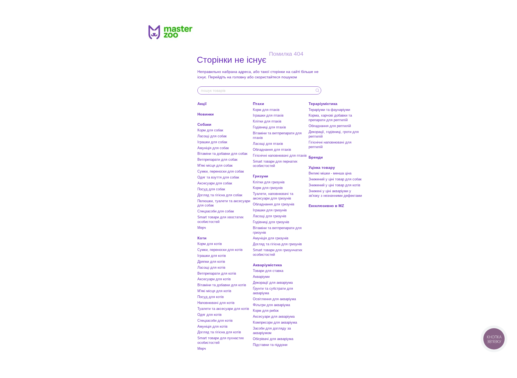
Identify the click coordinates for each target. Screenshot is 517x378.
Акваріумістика (267, 265)
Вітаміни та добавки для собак (222, 154)
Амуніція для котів (212, 326)
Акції (202, 104)
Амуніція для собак (213, 148)
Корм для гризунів (268, 188)
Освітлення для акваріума (274, 299)
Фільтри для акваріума (271, 305)
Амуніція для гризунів (270, 238)
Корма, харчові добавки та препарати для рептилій (330, 117)
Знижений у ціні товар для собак (335, 179)
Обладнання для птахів (272, 150)
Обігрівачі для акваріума (273, 339)
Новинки (205, 114)
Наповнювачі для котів (216, 303)
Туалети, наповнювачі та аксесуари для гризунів (273, 196)
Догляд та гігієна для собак (219, 195)
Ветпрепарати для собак (217, 160)
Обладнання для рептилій (330, 126)
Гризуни (260, 176)
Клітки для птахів (267, 121)
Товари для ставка (268, 271)
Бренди (316, 157)
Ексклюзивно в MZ (326, 206)
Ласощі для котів (211, 267)
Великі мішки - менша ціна (330, 173)
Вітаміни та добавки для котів (221, 285)
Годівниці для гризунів (271, 222)
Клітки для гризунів (269, 182)
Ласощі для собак (212, 136)
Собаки (204, 124)
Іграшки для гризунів (270, 210)
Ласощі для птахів (268, 144)
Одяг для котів (209, 315)
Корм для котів (209, 244)
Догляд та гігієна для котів (219, 332)
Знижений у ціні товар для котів (334, 185)
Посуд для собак (211, 189)
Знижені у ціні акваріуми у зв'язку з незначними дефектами (335, 193)
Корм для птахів (266, 110)
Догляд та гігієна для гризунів (277, 244)
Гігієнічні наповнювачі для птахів (280, 155)
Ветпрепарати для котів (216, 273)
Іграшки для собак (212, 142)
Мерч (201, 228)
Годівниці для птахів (269, 127)
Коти (202, 238)
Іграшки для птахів (268, 115)
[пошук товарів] (317, 90)
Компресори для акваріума (275, 322)
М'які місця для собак (215, 165)
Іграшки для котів (211, 256)
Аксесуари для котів (214, 279)
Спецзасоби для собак (215, 211)
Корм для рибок (266, 311)
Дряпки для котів (211, 262)
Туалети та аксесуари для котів (223, 309)
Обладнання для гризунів (273, 204)
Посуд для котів (210, 297)
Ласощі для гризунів (269, 216)
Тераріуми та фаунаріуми (329, 110)
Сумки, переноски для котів (220, 250)
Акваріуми (261, 277)
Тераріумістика (323, 104)
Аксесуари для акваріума (274, 316)
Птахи (258, 104)
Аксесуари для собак (214, 183)
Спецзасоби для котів (215, 320)
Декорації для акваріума (273, 283)
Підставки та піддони (270, 345)
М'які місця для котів (214, 291)
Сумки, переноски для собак (220, 171)
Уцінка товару (322, 167)
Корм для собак (210, 130)
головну (239, 77)
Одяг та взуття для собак (218, 177)
